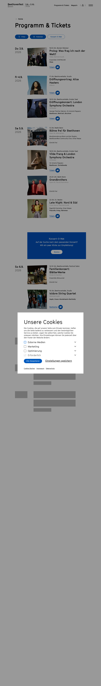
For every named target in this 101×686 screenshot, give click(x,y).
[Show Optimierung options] (75, 351)
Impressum (40, 368)
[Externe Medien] (25, 342)
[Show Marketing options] (75, 347)
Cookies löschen (29, 368)
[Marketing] (25, 346)
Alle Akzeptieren (33, 361)
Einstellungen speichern (58, 360)
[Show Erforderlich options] (75, 355)
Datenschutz (50, 368)
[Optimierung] (25, 351)
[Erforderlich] (25, 355)
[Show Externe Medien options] (75, 342)
